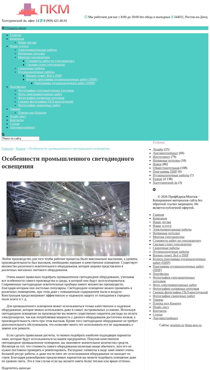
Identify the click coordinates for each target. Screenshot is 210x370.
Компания (17, 38)
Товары (15, 109)
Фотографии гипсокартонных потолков (46, 90)
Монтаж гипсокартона (34, 57)
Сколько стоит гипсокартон (45, 64)
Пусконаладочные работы (36, 72)
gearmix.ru (177, 325)
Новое (157, 164)
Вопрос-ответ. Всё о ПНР (44, 75)
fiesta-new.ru (193, 325)
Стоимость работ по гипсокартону (50, 61)
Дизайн (158, 149)
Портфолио (18, 86)
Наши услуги (19, 46)
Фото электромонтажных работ (40, 94)
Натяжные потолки (31, 53)
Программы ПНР (165, 171)
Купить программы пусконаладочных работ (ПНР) (61, 79)
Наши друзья (27, 42)
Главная (15, 35)
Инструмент (161, 157)
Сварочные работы (31, 68)
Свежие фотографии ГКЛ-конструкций (45, 101)
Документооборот (22, 127)
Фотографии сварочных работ (39, 105)
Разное (20, 148)
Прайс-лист (18, 116)
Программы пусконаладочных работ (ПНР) (64, 83)
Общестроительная (166, 168)
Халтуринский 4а (165, 182)
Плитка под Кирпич (32, 112)
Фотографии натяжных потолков (41, 98)
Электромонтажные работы (37, 50)
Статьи (15, 123)
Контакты (17, 120)
